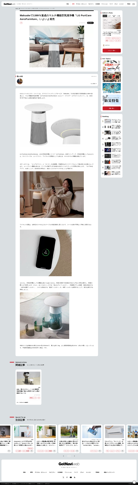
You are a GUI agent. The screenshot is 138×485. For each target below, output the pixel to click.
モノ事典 (118, 15)
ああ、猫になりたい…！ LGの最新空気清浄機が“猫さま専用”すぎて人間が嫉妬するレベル (28, 391)
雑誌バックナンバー (109, 472)
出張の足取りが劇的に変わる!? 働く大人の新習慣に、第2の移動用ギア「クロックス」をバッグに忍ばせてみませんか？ (46, 443)
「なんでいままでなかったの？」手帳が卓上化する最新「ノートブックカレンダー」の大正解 (112, 34)
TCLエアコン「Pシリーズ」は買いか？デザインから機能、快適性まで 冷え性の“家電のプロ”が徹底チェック (91, 443)
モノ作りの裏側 (114, 16)
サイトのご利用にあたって (6, 483)
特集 (68, 3)
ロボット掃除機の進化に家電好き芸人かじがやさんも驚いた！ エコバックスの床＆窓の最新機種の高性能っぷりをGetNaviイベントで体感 (114, 443)
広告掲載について (40, 483)
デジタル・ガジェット (81, 3)
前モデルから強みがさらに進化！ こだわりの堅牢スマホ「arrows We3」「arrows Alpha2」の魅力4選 (68, 443)
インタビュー (109, 16)
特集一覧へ (111, 108)
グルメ (116, 3)
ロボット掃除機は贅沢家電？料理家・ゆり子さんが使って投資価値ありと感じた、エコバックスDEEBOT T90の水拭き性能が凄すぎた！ (23, 443)
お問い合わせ (47, 483)
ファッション (104, 3)
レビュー (104, 15)
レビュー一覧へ (112, 50)
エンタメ (121, 3)
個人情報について (16, 483)
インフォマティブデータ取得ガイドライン (28, 483)
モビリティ (91, 3)
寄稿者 (128, 3)
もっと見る (94, 83)
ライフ (111, 3)
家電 (73, 3)
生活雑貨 (98, 3)
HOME (17, 8)
